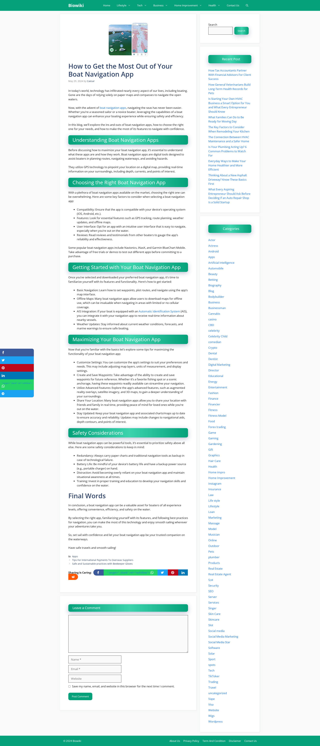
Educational (215, 376)
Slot (210, 625)
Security (213, 585)
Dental (212, 353)
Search (212, 24)
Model (212, 529)
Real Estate (215, 568)
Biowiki (76, 5)
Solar (211, 653)
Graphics (214, 455)
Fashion (213, 393)
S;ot (210, 580)
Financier (214, 404)
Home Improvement (186, 5)
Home (106, 5)
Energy (212, 381)
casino (212, 319)
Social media (216, 631)
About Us (175, 741)
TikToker (214, 676)
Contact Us (233, 5)
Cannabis (214, 314)
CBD (211, 325)
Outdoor (213, 546)
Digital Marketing (219, 365)
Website (213, 710)
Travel (212, 687)
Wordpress (215, 721)
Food (211, 421)
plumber (214, 557)
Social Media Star (219, 642)
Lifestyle (121, 5)
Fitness (213, 410)
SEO (211, 591)
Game (212, 432)
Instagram (215, 483)
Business (158, 5)
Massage (214, 523)
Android (213, 251)
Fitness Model (217, 415)
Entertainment (217, 387)
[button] (247, 5)
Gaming (213, 438)
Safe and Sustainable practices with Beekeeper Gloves (102, 563)
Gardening (215, 444)
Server (212, 597)
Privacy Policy (191, 741)
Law (211, 495)
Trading (213, 682)
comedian (214, 342)
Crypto (212, 348)
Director (213, 370)
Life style (214, 500)
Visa (211, 704)
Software (214, 648)
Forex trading (217, 427)
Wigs (211, 716)
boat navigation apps (113, 108)
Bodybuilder (216, 297)
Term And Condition (214, 741)
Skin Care (214, 614)
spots (211, 665)
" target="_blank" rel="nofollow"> (128, 572)
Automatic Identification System (159, 311)
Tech (139, 5)
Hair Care (214, 461)
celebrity (214, 331)
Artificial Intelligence (221, 263)
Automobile (216, 268)
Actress (213, 246)
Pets (211, 551)
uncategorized (217, 693)
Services (213, 602)
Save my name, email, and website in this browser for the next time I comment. (123, 686)
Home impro (216, 472)
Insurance (214, 489)
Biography (215, 285)
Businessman (217, 308)
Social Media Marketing (223, 636)
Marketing (215, 517)
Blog (211, 291)
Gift (210, 449)
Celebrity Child (217, 336)
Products (214, 563)
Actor (211, 240)
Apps (75, 556)
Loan (211, 512)
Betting (213, 280)
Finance (213, 398)
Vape (211, 699)
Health (212, 5)
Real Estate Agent (219, 574)
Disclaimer (235, 741)
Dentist (213, 359)
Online (212, 540)
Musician (214, 534)
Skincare (213, 619)
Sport (211, 659)
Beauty (213, 274)
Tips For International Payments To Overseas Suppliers (102, 560)
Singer (212, 608)
